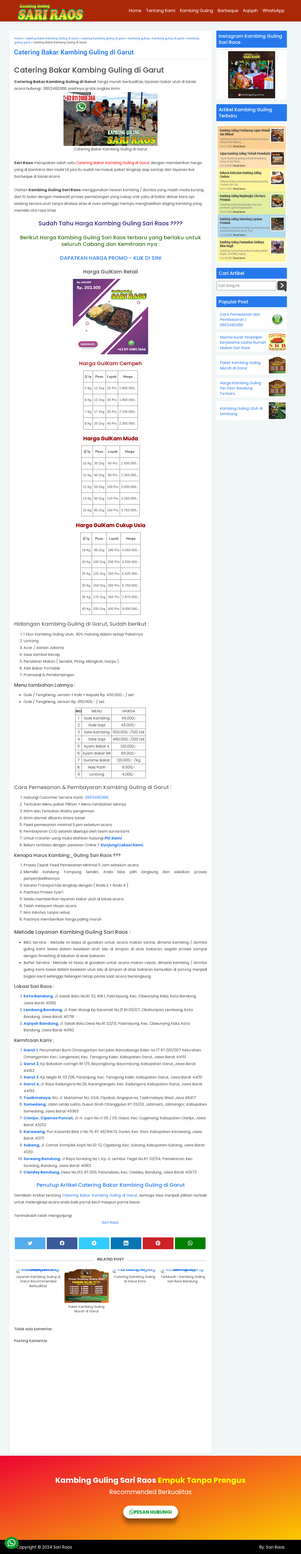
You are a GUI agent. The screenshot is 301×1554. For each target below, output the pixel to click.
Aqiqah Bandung (41, 1023)
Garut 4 (31, 1084)
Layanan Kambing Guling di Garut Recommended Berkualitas (38, 1281)
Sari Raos (110, 1222)
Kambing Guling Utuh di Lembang (241, 411)
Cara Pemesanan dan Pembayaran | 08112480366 (240, 320)
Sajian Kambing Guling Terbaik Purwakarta (245, 153)
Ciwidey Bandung (41, 1172)
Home (135, 10)
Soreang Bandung (42, 1158)
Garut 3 (31, 1077)
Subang (31, 1145)
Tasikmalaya (37, 1097)
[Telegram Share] (94, 1243)
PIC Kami (113, 838)
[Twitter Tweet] (30, 1243)
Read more (240, 146)
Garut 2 (31, 1063)
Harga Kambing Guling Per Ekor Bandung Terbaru (240, 388)
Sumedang (35, 1104)
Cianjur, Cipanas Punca (47, 1118)
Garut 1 (31, 1050)
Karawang (34, 1131)
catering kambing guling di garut (103, 38)
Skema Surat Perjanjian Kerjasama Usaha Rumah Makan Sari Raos (243, 343)
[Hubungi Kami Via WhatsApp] (11, 1543)
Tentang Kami (160, 10)
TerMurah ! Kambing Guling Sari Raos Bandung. (183, 1279)
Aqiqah (250, 10)
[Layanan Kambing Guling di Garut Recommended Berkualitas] (38, 1271)
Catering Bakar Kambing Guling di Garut (52, 38)
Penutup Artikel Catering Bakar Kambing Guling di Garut (110, 1185)
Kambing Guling (196, 10)
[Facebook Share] (62, 1243)
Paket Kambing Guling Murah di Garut (86, 1309)
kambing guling (138, 38)
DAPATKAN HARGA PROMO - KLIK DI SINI (110, 258)
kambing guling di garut (168, 38)
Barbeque (228, 10)
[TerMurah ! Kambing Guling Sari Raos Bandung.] (183, 1271)
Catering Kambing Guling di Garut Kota (134, 1279)
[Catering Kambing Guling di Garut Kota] (134, 1271)
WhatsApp (273, 10)
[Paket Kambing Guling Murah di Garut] (86, 1286)
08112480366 (96, 797)
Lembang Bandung (43, 1010)
